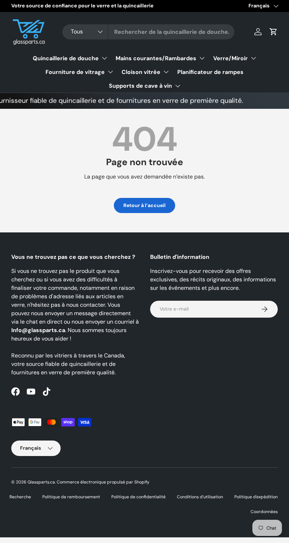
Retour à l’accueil (144, 205)
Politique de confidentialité (138, 497)
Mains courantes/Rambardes (156, 58)
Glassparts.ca (41, 482)
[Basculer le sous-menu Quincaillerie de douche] (104, 58)
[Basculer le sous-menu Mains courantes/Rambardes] (202, 58)
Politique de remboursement (71, 497)
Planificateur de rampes (210, 72)
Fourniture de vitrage (75, 72)
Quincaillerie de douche (66, 58)
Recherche (20, 497)
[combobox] (148, 31)
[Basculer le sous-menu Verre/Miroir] (253, 58)
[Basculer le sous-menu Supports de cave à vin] (177, 86)
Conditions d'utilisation (200, 497)
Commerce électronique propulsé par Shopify (103, 482)
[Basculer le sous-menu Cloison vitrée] (166, 72)
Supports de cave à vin (140, 85)
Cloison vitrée (141, 72)
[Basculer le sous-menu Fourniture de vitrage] (110, 72)
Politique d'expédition (256, 497)
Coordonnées (264, 511)
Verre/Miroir (230, 58)
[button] (273, 31)
